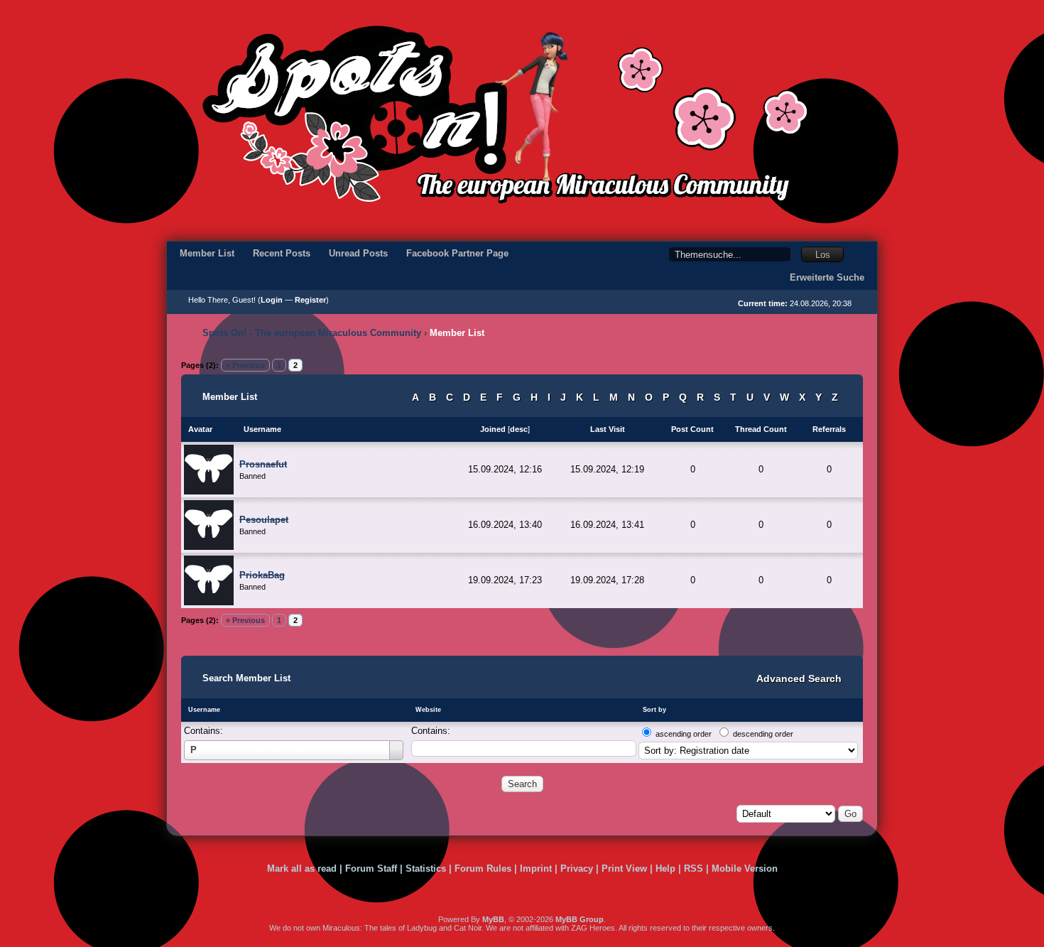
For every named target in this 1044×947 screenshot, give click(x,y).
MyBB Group (579, 919)
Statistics (426, 868)
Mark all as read (302, 868)
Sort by (654, 709)
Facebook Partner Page (457, 253)
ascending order (684, 734)
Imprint (536, 868)
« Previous (245, 365)
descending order (763, 734)
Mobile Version (745, 868)
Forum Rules (483, 868)
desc (519, 429)
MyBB (493, 919)
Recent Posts (281, 253)
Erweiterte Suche (827, 277)
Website (428, 709)
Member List (207, 253)
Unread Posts (358, 253)
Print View (624, 868)
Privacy (576, 868)
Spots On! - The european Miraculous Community (311, 333)
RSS (693, 868)
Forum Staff (371, 868)
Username (204, 709)
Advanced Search (799, 678)
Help (665, 868)
